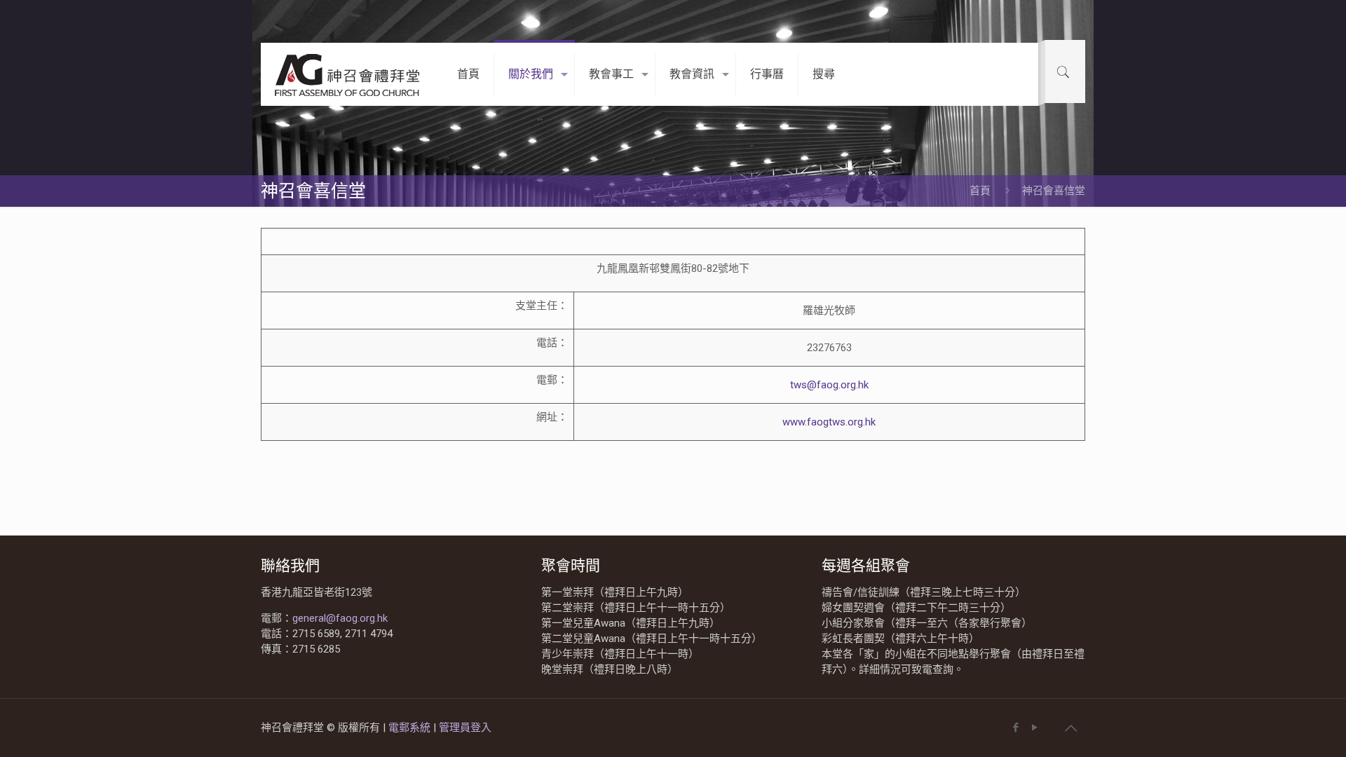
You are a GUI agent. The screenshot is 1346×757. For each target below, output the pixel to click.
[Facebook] (1015, 727)
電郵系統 (410, 727)
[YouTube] (1034, 727)
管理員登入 (465, 727)
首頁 (980, 190)
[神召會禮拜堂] (348, 74)
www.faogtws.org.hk (829, 422)
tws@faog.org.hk (829, 384)
